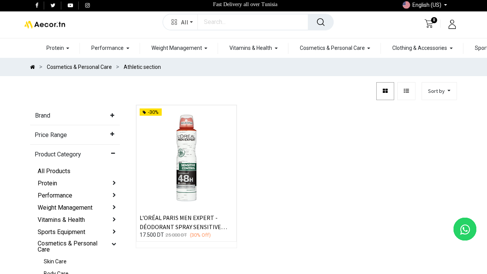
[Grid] (385, 91)
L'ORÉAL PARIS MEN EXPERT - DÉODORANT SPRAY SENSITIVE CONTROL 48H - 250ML (180, 222)
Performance (55, 195)
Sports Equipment (61, 232)
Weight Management (65, 207)
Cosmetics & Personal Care (67, 246)
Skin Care (55, 261)
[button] (180, 22)
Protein (47, 183)
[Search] (321, 22)
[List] (406, 91)
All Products (54, 171)
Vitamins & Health (61, 219)
